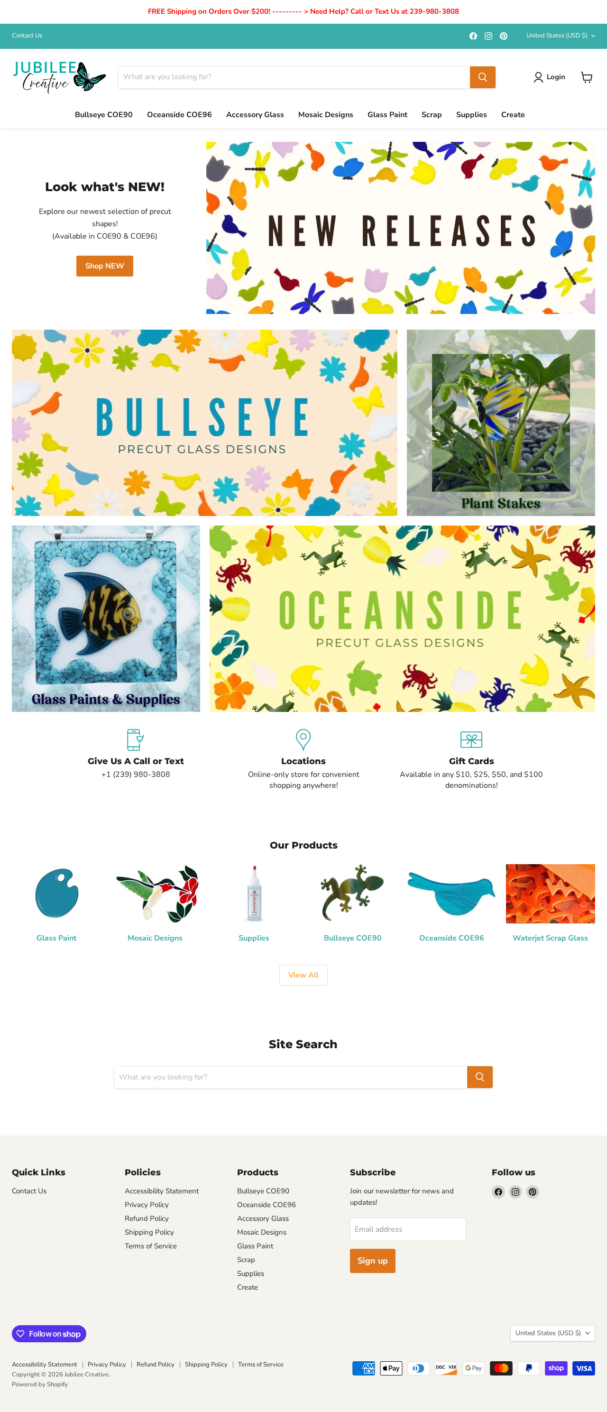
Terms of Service (151, 1246)
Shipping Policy (149, 1232)
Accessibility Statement (162, 1191)
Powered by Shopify (40, 1384)
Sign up (373, 1260)
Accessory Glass (255, 115)
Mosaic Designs (325, 115)
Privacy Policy (147, 1204)
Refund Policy (147, 1218)
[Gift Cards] (471, 760)
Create (513, 115)
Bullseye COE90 (104, 115)
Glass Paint (387, 115)
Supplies (471, 115)
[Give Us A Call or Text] (136, 760)
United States (557, 35)
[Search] (483, 77)
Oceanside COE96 (179, 115)
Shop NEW (104, 266)
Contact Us (27, 35)
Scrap (432, 115)
